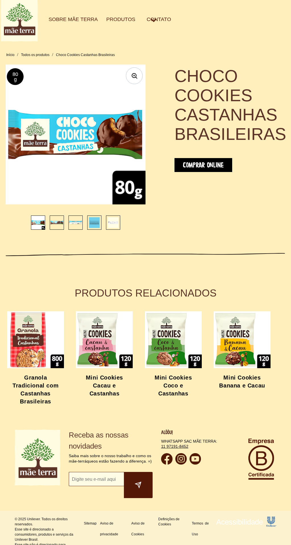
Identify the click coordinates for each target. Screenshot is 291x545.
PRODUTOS (95, 19)
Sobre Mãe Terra (63, 19)
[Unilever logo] (271, 513)
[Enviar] (138, 474)
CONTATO (122, 19)
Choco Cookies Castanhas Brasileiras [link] (82, 55)
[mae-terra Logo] (19, 40)
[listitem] (38, 222)
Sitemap (90, 512)
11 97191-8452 (174, 446)
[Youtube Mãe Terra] (195, 463)
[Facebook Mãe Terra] (166, 463)
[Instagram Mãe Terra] (181, 463)
